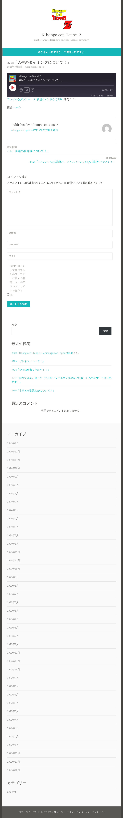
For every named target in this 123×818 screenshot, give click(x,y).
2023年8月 (13, 585)
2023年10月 (13, 568)
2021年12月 (13, 753)
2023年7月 (13, 594)
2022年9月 (13, 677)
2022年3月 (13, 728)
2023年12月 (13, 552)
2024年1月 (13, 543)
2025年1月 (13, 443)
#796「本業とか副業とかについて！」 (33, 390)
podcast (11, 791)
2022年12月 (13, 652)
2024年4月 (13, 518)
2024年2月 (13, 535)
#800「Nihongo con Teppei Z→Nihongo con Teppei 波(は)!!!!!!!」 (46, 352)
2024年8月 (13, 484)
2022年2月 (13, 736)
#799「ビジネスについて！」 (28, 361)
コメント (15, 192)
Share (110, 95)
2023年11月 (13, 560)
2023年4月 (13, 619)
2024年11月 (13, 459)
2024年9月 (13, 476)
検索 (14, 324)
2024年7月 (13, 493)
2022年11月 (13, 661)
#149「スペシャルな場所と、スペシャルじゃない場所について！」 (73, 160)
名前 (12, 233)
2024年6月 (13, 501)
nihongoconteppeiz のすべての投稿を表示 (34, 130)
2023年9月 (13, 577)
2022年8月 (13, 686)
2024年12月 (13, 451)
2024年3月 (13, 526)
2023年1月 (13, 644)
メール (13, 244)
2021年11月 (13, 761)
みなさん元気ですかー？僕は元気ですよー (62, 52)
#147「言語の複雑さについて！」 (28, 149)
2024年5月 (13, 510)
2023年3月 (13, 627)
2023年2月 (13, 635)
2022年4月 (13, 719)
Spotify (17, 107)
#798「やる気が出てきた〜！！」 (31, 369)
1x (27, 90)
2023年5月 (13, 610)
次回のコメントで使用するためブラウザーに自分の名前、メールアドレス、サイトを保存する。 (17, 280)
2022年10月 (13, 669)
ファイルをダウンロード (21, 99)
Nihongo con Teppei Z (61, 35)
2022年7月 (13, 694)
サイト (12, 255)
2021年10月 (13, 770)
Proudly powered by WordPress (41, 812)
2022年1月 (13, 744)
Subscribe (97, 95)
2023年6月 (13, 602)
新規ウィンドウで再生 (49, 99)
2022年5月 (13, 711)
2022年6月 (13, 702)
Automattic (96, 812)
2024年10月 (13, 468)
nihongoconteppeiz (34, 67)
